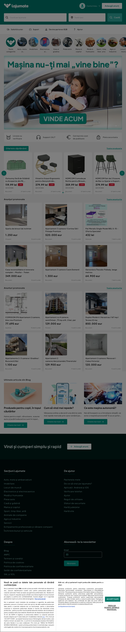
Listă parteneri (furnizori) (66, 606)
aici (43, 617)
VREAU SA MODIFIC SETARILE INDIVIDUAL (111, 608)
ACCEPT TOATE (113, 599)
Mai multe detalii (40, 599)
